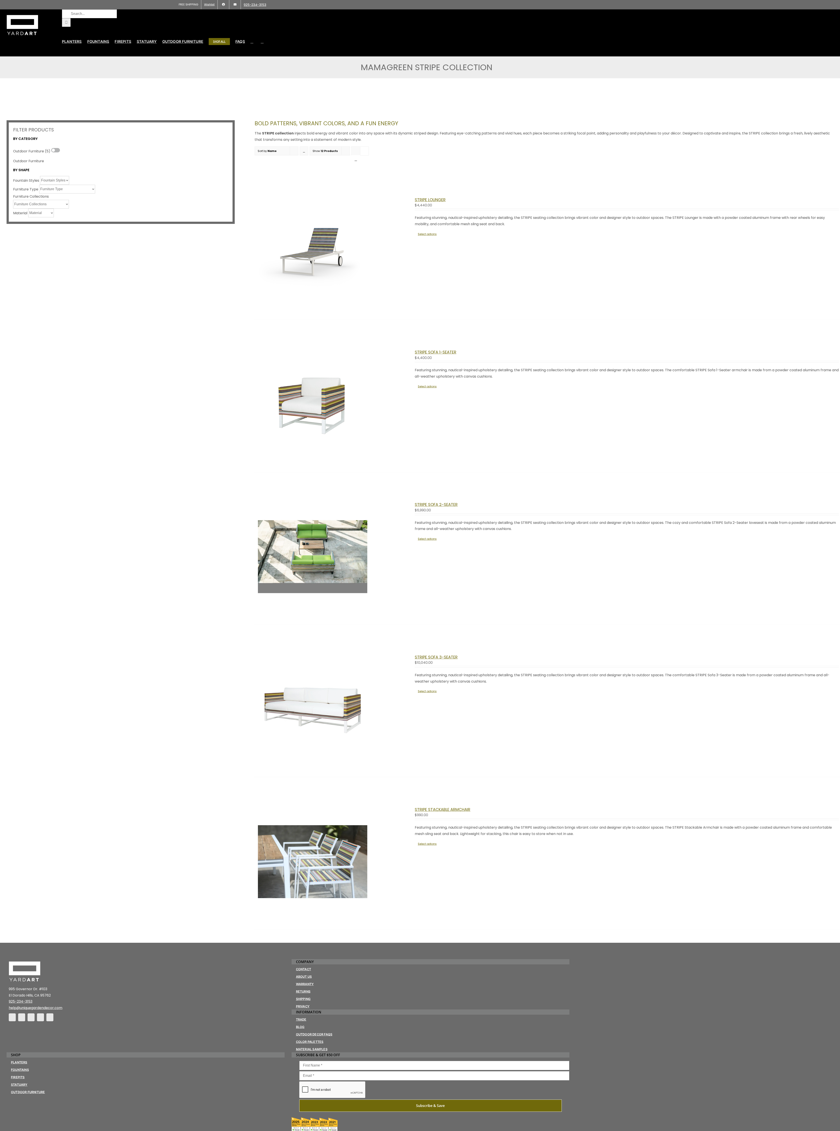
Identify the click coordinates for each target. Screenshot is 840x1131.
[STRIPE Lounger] (312, 305)
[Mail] (40, 1017)
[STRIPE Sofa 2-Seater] (312, 610)
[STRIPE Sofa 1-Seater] (312, 457)
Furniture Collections (31, 196)
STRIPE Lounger (430, 199)
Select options (427, 234)
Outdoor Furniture (28, 161)
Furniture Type (25, 189)
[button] (262, 41)
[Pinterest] (31, 1017)
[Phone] (49, 1017)
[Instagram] (21, 1017)
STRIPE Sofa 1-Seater (435, 352)
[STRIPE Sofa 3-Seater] (312, 762)
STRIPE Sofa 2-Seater (436, 504)
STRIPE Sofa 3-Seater (436, 657)
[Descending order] (304, 150)
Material (20, 212)
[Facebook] (12, 1017)
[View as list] (356, 159)
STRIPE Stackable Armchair (442, 809)
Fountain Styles (26, 180)
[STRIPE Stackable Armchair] (312, 915)
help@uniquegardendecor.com (35, 1007)
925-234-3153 (20, 1001)
